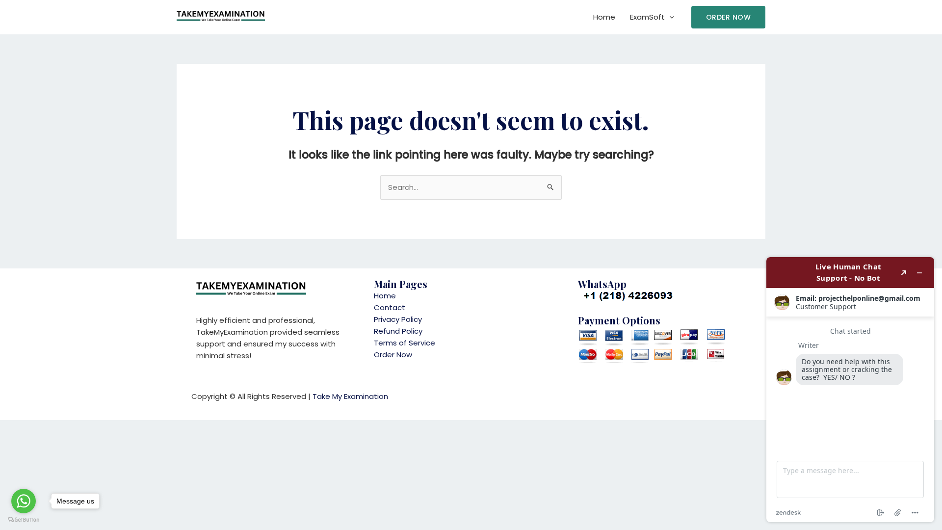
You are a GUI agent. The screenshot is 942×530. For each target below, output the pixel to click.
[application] (669, 17)
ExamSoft (647, 17)
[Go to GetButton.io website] (23, 520)
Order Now (393, 354)
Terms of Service (404, 343)
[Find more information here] (850, 389)
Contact (389, 307)
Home (604, 17)
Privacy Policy (398, 319)
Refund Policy (398, 331)
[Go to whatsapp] (23, 501)
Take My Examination (350, 396)
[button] (728, 17)
